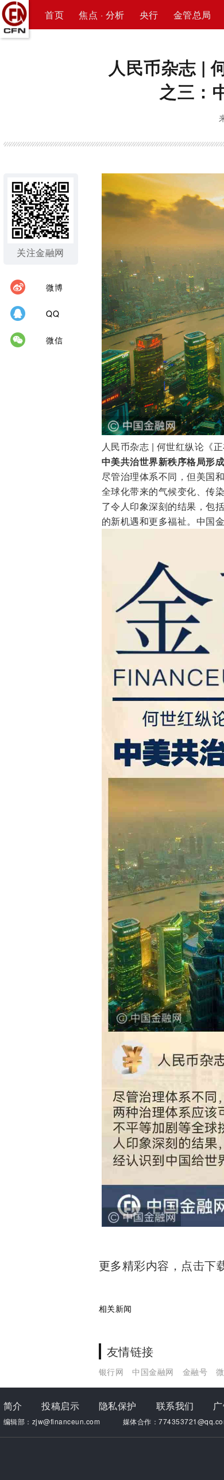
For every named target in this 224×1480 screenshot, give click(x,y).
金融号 (195, 1371)
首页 (54, 14)
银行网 (111, 1371)
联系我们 (175, 1405)
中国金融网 (153, 1371)
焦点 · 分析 (102, 14)
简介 (12, 1405)
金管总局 (192, 14)
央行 (149, 14)
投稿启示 (60, 1405)
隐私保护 (118, 1405)
